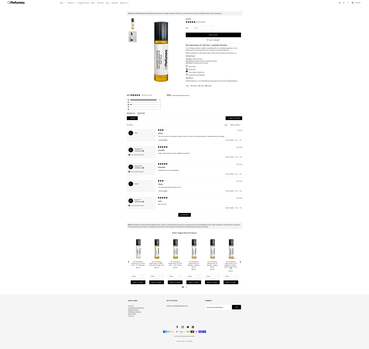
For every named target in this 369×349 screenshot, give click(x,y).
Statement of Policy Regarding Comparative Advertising (192, 227)
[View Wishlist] (347, 2)
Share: (187, 86)
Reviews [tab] (131, 113)
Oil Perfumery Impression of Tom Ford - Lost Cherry (175, 263)
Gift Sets (100, 3)
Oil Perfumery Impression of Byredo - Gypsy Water (212, 264)
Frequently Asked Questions (136, 308)
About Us (123, 3)
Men (61, 3)
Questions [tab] (141, 113)
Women (71, 3)
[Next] (240, 262)
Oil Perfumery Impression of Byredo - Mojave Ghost (194, 264)
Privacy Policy (189, 341)
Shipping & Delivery (133, 310)
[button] (143, 100)
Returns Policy (132, 314)
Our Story (131, 306)
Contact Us (131, 316)
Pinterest (209, 86)
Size (187, 28)
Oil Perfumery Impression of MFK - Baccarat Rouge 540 (156, 263)
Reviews (115, 3)
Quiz (107, 3)
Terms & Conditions (181, 341)
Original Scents (83, 3)
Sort (226, 125)
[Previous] (129, 262)
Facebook (194, 86)
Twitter (202, 86)
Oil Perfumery (190, 336)
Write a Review (235, 118)
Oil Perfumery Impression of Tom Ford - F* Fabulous (138, 263)
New (93, 3)
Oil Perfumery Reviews (134, 312)
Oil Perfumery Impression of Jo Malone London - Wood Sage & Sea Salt (230, 265)
